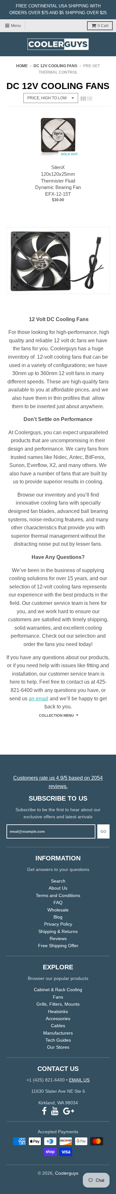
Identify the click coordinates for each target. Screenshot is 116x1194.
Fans (58, 997)
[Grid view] (83, 98)
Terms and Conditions (58, 895)
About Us (58, 888)
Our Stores (58, 1047)
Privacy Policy (58, 924)
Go (103, 831)
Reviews (58, 938)
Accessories (58, 1018)
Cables (58, 1025)
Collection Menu (56, 715)
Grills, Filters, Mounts (58, 1004)
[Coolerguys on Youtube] (55, 1111)
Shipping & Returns (58, 931)
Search (58, 881)
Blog (58, 917)
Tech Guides (58, 1040)
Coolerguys (66, 1173)
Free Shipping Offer (58, 945)
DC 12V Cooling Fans (55, 66)
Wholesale (58, 909)
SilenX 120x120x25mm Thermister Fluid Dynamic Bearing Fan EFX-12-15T (58, 181)
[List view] (89, 98)
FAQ (58, 902)
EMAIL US (79, 1079)
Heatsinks (58, 1011)
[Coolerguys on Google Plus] (68, 1111)
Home (22, 66)
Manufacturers (58, 1033)
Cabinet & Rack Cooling (58, 989)
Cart (103, 25)
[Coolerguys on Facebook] (44, 1111)
